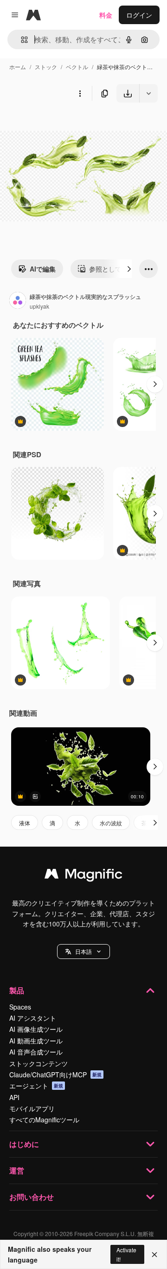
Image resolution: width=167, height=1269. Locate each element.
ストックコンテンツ (38, 1063)
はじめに (24, 1144)
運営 (16, 1170)
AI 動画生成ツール (36, 1040)
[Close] (154, 1254)
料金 (105, 14)
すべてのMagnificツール (44, 1119)
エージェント (36, 1085)
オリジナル (63, 124)
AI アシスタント (32, 1018)
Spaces (20, 1006)
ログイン (139, 14)
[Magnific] (83, 876)
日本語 (83, 951)
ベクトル (77, 67)
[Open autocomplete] (20, 39)
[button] (83, 951)
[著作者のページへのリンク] (17, 301)
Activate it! (126, 1254)
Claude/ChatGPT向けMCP (55, 1074)
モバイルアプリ (32, 1108)
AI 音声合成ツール (36, 1051)
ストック (46, 67)
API (14, 1097)
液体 (24, 823)
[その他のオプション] (80, 93)
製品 (16, 990)
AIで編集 (43, 268)
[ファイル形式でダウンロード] (148, 93)
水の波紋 (111, 823)
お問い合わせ (31, 1196)
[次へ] (129, 268)
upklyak (39, 306)
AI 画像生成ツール (36, 1029)
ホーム (17, 67)
